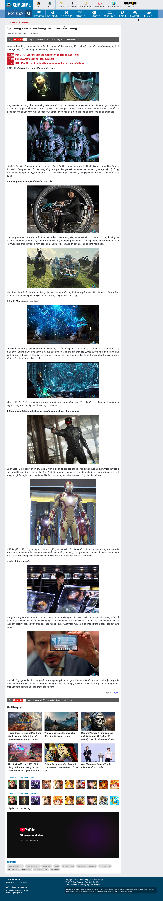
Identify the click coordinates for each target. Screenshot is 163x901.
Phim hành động (105, 866)
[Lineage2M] (24, 785)
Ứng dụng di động (82, 889)
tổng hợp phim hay (32, 866)
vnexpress (115, 693)
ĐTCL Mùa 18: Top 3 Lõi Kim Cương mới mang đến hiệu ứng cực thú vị (49, 63)
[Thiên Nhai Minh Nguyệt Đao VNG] (58, 785)
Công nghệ (109, 16)
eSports (39, 16)
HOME (13, 13)
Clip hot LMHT (74, 891)
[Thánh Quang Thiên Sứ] (46, 785)
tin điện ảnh (46, 866)
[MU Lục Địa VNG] (35, 785)
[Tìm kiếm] (29, 13)
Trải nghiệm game (102, 891)
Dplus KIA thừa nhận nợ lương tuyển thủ (34, 59)
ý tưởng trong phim (15, 866)
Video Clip (66, 16)
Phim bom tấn (26, 870)
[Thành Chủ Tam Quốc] (80, 801)
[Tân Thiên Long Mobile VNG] (69, 785)
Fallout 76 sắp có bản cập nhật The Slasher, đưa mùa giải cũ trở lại (61, 767)
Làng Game (94, 16)
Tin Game (80, 16)
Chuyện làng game (19, 22)
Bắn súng (52, 16)
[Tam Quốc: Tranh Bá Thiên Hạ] (12, 785)
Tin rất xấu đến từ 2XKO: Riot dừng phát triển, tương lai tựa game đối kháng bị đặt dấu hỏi (23, 767)
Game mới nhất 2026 (114, 891)
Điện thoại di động (71, 889)
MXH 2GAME (104, 889)
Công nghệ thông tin (94, 889)
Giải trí (122, 16)
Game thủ (135, 16)
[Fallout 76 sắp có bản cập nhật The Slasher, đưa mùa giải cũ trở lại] (61, 753)
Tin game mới (83, 891)
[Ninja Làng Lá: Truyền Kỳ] (103, 785)
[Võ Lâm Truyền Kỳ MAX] (92, 785)
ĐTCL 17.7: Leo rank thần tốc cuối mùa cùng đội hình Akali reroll (47, 55)
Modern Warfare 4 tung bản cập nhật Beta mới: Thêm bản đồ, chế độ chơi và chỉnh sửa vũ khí (97, 736)
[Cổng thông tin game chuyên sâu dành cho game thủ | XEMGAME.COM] (19, 5)
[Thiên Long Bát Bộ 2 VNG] (80, 785)
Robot (56, 866)
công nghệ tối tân (41, 870)
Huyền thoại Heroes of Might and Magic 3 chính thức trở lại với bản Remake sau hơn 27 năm (24, 736)
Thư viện (148, 16)
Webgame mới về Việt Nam (117, 889)
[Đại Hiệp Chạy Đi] (103, 801)
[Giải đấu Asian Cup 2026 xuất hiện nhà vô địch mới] (98, 753)
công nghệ (55, 870)
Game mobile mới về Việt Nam (134, 889)
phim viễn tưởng (68, 866)
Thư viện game (91, 891)
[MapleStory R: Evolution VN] (114, 785)
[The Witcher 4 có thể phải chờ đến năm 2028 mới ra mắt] (61, 722)
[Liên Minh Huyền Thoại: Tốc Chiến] (114, 801)
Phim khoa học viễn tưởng (86, 866)
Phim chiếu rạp (13, 870)
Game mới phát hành (127, 891)
